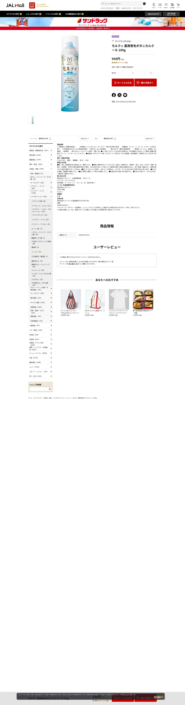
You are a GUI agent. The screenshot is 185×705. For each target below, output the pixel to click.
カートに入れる (124, 82)
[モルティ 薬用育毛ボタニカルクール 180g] (68, 73)
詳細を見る (85, 138)
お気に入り (151, 73)
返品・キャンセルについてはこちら (124, 101)
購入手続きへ (147, 82)
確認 (158, 697)
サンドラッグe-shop (123, 41)
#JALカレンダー (126, 8)
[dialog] (91, 696)
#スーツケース (138, 8)
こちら (127, 694)
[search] (144, 3)
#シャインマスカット (107, 8)
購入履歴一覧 (73, 264)
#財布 (117, 8)
